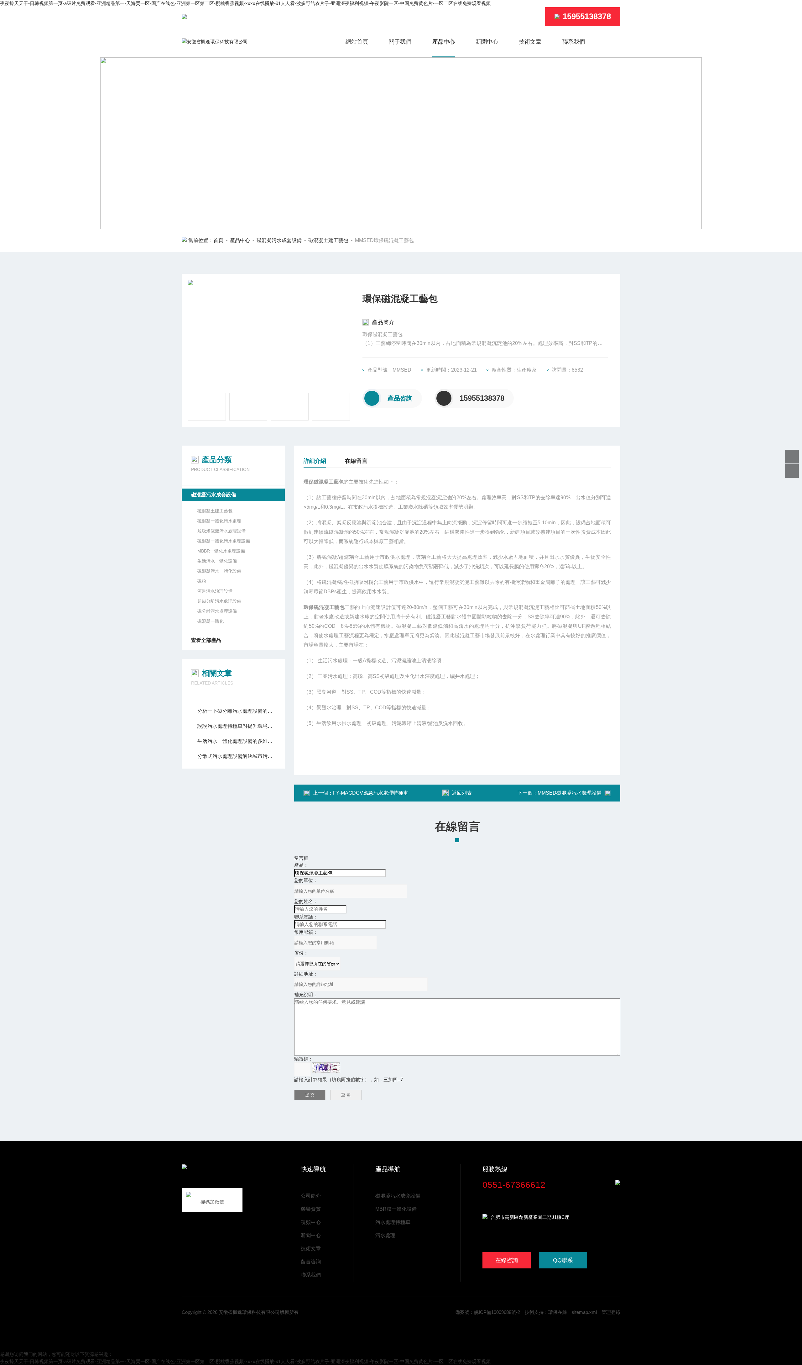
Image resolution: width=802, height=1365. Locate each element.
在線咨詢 (506, 1260)
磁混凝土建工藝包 (328, 240)
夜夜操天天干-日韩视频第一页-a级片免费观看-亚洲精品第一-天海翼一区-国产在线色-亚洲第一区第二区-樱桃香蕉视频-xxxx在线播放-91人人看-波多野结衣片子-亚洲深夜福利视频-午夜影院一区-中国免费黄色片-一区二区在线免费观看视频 (245, 3)
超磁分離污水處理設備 (219, 601)
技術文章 (530, 42)
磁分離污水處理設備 (217, 611)
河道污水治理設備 (214, 591)
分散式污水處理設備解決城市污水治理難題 (236, 756)
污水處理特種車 (392, 1222)
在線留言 (356, 461)
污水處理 (385, 1235)
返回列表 (462, 793)
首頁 (218, 240)
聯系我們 (573, 42)
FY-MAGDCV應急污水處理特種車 (370, 793)
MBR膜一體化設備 (396, 1209)
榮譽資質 (311, 1209)
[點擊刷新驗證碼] (326, 1067)
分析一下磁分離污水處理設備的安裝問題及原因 (236, 711)
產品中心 (443, 42)
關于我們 (400, 42)
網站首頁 (357, 42)
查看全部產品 (206, 640)
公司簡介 (311, 1195)
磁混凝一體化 (210, 621)
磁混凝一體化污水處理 (219, 520)
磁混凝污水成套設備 (279, 240)
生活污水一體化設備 (217, 560)
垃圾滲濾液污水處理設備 (221, 530)
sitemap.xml (584, 1312)
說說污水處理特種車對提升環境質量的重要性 (236, 726)
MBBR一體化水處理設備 (221, 550)
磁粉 (201, 581)
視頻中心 (311, 1222)
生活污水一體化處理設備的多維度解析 (236, 741)
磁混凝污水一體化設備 (219, 571)
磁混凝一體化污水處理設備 (223, 540)
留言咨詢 (311, 1261)
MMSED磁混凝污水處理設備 (570, 793)
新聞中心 (487, 42)
